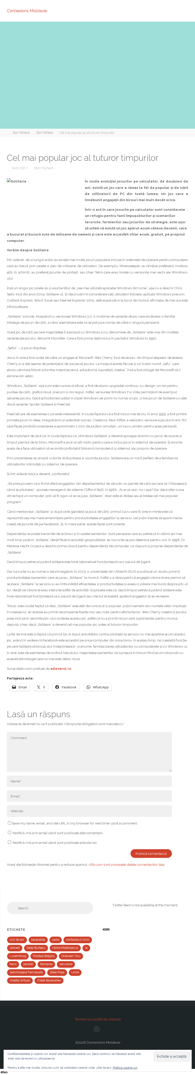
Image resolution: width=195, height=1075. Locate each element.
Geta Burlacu (36, 948)
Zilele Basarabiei (49, 980)
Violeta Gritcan (20, 980)
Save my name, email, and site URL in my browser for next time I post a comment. (75, 823)
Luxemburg (18, 956)
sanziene (65, 964)
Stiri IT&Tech (21, 133)
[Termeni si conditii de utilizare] (96, 1029)
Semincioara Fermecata (26, 972)
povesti (28, 964)
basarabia (38, 939)
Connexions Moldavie (27, 10)
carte (55, 939)
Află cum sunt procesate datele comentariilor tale (126, 864)
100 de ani (17, 939)
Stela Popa (57, 972)
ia (86, 948)
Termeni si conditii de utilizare (97, 1019)
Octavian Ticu (70, 956)
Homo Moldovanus (65, 948)
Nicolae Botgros (44, 956)
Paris (13, 964)
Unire (75, 972)
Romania (46, 964)
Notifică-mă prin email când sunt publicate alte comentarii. (58, 833)
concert (15, 948)
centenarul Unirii (77, 939)
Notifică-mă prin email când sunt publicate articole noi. (55, 843)
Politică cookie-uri (125, 1067)
